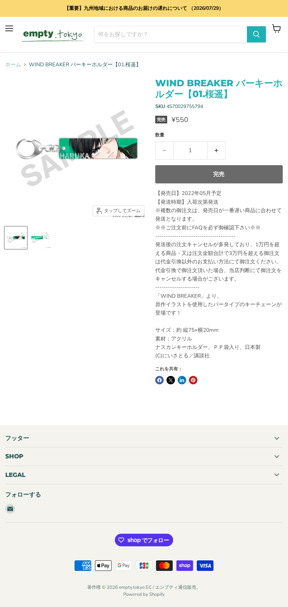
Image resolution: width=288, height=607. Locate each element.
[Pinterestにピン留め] (193, 380)
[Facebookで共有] (159, 380)
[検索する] (256, 34)
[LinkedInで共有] (182, 380)
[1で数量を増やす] (216, 150)
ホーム (13, 65)
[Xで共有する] (170, 380)
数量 (159, 135)
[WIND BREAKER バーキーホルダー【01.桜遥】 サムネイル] (16, 238)
